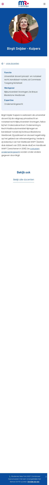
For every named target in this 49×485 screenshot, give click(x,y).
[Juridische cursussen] (2, 63)
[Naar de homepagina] (24, 4)
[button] (44, 4)
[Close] (46, 477)
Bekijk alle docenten (23, 179)
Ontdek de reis (33, 482)
